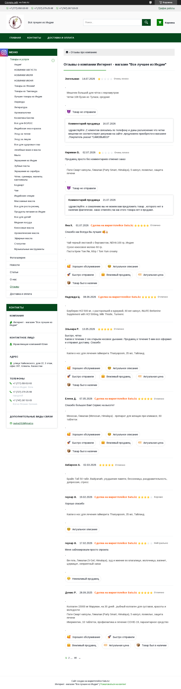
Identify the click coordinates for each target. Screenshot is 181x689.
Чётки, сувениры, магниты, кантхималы (28, 178)
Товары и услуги (19, 59)
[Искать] (146, 22)
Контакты (34, 37)
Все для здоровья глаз (27, 144)
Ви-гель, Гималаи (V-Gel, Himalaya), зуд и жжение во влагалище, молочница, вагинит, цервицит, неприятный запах (117, 562)
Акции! (17, 64)
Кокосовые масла (24, 227)
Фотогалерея (17, 257)
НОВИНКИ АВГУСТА (25, 70)
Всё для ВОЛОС (23, 123)
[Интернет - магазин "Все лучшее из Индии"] (15, 28)
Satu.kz (106, 681)
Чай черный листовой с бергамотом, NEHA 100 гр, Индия (100, 242)
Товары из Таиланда (25, 91)
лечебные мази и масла (27, 150)
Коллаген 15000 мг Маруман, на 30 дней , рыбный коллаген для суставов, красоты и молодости (116, 608)
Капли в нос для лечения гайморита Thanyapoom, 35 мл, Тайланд (105, 353)
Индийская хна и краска (27, 128)
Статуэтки (19, 243)
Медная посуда (23, 222)
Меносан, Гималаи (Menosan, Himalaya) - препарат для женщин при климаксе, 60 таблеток (114, 418)
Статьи (14, 272)
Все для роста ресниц (26, 206)
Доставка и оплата (60, 37)
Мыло (17, 155)
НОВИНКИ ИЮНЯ (23, 80)
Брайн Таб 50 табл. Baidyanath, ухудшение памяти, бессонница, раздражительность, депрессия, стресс (117, 480)
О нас (13, 279)
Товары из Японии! (24, 86)
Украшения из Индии (25, 160)
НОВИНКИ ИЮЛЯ (23, 75)
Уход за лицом (22, 139)
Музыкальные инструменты (29, 249)
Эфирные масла (23, 238)
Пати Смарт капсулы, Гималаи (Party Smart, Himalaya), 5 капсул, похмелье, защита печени (115, 171)
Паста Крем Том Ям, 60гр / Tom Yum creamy (92, 251)
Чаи (16, 190)
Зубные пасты (22, 166)
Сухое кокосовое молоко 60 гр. (85, 247)
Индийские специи (24, 195)
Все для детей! (22, 217)
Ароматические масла (26, 233)
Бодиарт (19, 185)
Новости (15, 265)
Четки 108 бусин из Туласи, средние (88, 97)
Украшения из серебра (26, 171)
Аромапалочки (22, 112)
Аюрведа (19, 101)
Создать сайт (11, 2)
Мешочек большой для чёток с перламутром (93, 92)
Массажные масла (24, 201)
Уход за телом (22, 133)
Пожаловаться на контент (113, 684)
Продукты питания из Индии (29, 211)
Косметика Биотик (24, 118)
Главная (15, 37)
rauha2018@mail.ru (23, 423)
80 (75, 658)
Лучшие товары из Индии (28, 96)
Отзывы (14, 286)
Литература (20, 107)
